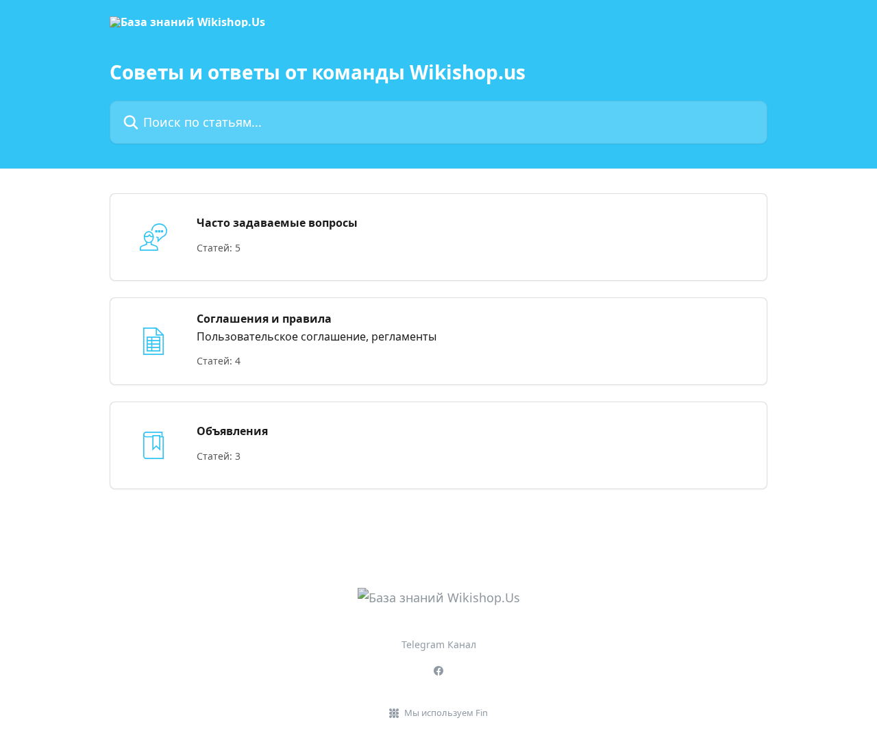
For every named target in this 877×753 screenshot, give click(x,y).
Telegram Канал (439, 644)
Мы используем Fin (446, 712)
